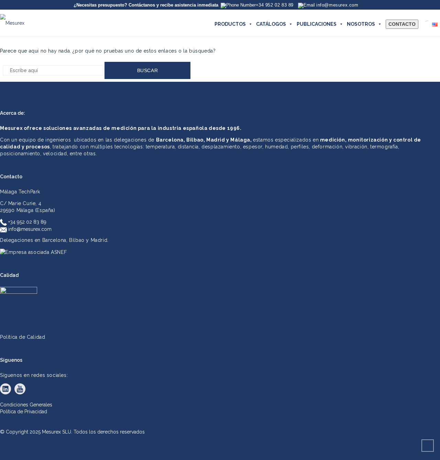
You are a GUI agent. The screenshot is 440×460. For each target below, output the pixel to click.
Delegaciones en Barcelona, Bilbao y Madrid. (54, 240)
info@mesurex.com (29, 229)
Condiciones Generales (26, 404)
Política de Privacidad (23, 411)
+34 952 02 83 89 (26, 222)
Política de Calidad (22, 337)
